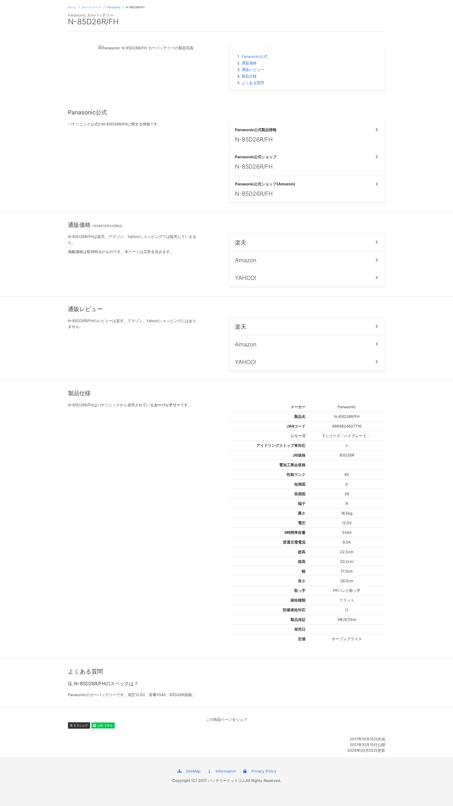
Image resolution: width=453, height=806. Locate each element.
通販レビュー (253, 69)
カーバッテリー (91, 7)
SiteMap (191, 771)
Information (224, 771)
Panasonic (114, 7)
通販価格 (249, 63)
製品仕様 (249, 76)
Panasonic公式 (254, 56)
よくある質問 (253, 82)
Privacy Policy (262, 771)
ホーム (72, 7)
